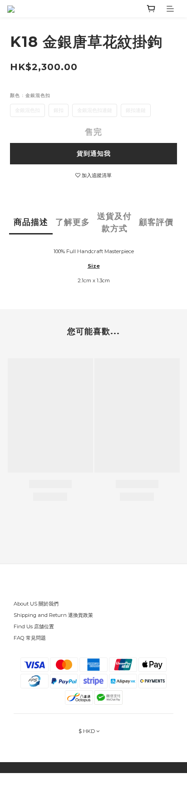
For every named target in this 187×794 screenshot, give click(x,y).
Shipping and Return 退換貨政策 (53, 615)
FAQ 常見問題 (30, 638)
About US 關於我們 (36, 604)
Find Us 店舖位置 (34, 626)
